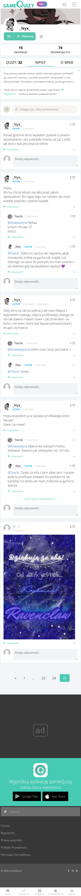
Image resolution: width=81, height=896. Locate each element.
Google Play (30, 796)
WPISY (40, 62)
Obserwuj (20, 36)
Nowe (8, 893)
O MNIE (67, 62)
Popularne (23, 893)
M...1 (16, 526)
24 (54, 678)
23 (43, 678)
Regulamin (8, 833)
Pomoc (5, 826)
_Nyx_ (17, 124)
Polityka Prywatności (14, 847)
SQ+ (42, 4)
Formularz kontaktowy (15, 855)
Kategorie (40, 893)
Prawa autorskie (11, 840)
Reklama (15, 812)
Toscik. (18, 216)
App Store (58, 796)
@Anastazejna (17, 222)
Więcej (71, 893)
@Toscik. (14, 253)
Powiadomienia (55, 893)
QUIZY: (14, 62)
